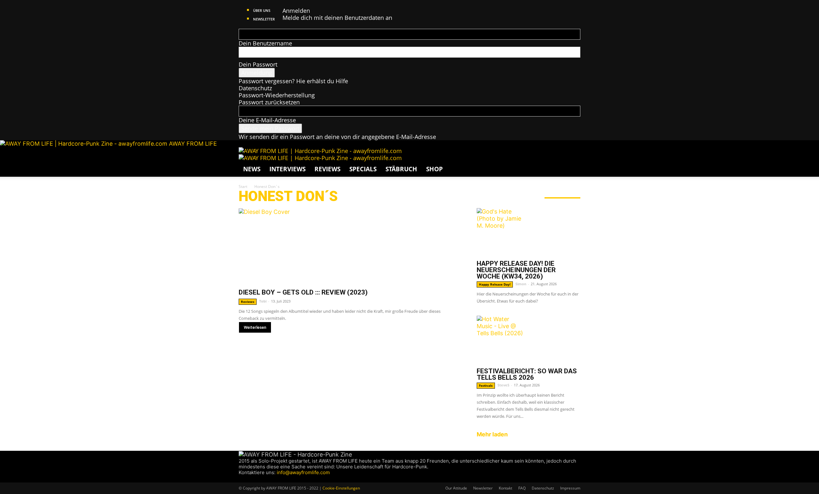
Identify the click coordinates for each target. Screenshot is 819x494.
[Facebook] (242, 478)
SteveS (503, 385)
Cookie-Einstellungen (341, 488)
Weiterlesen (255, 327)
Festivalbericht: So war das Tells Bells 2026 (527, 374)
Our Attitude (456, 488)
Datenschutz (255, 88)
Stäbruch (401, 169)
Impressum (570, 488)
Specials (363, 169)
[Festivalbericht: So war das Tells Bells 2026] (528, 340)
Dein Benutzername (265, 43)
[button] (572, 155)
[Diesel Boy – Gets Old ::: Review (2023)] (350, 246)
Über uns (261, 10)
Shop (434, 169)
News (251, 169)
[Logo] (320, 151)
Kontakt (505, 488)
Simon (520, 283)
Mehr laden (492, 434)
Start (243, 186)
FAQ (522, 488)
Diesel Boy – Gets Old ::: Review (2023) (303, 292)
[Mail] (254, 478)
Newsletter (264, 19)
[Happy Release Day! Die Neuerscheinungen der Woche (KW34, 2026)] (528, 232)
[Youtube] (265, 478)
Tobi (262, 301)
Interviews (287, 169)
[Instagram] (248, 478)
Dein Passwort (258, 64)
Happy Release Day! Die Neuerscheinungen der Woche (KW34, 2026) (516, 270)
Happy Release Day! (495, 284)
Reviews (327, 169)
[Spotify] (260, 478)
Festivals (486, 385)
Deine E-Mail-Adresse (267, 120)
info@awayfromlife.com (303, 472)
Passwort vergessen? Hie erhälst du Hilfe (293, 81)
